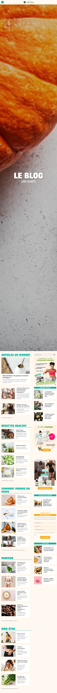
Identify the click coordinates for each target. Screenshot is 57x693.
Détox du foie (21, 634)
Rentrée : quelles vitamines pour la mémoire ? (49, 580)
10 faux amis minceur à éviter (22, 496)
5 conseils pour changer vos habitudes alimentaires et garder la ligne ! (47, 502)
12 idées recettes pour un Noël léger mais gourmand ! (49, 416)
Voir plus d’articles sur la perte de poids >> (13, 550)
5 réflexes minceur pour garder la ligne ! (21, 538)
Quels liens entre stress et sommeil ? (22, 662)
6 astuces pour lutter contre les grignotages (22, 525)
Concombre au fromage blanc (20, 457)
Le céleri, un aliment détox (21, 677)
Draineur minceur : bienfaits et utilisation (23, 405)
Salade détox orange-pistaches (21, 430)
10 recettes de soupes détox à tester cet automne (48, 559)
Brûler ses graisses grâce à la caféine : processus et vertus (22, 607)
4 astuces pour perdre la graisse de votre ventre (22, 579)
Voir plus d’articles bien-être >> (10, 688)
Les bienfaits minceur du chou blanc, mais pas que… (49, 394)
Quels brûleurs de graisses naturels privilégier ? (15, 377)
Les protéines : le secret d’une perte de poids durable (49, 549)
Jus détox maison (21, 445)
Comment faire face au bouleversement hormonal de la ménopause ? (23, 390)
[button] (2, 2)
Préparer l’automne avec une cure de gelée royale (49, 570)
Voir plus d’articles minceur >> (9, 621)
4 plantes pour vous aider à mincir (21, 564)
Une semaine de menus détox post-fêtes (49, 405)
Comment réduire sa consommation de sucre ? (22, 512)
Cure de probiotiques (21, 647)
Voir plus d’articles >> (7, 417)
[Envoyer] (54, 354)
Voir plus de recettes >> (8, 480)
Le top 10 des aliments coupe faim (21, 593)
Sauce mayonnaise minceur (21, 469)
